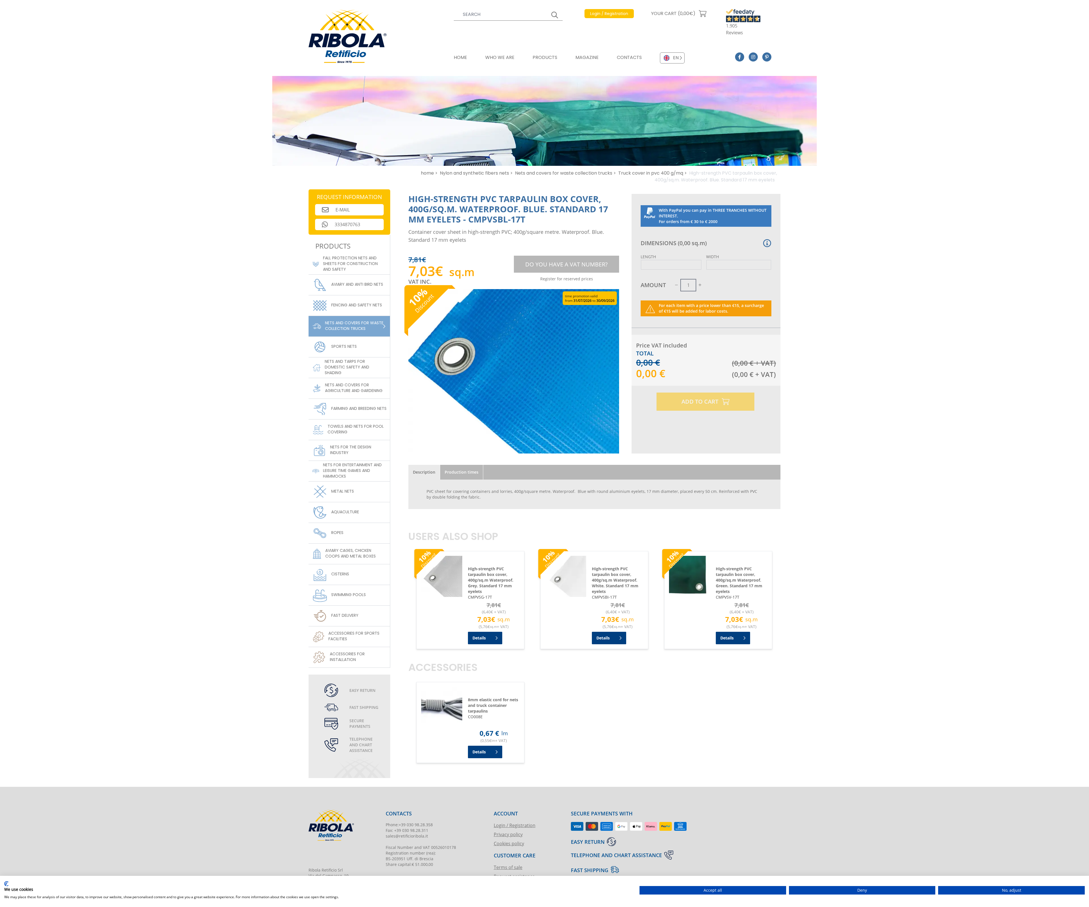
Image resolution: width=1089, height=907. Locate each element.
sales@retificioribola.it (407, 836)
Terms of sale (508, 867)
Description (424, 472)
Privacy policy (508, 834)
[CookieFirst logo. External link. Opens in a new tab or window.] (6, 883)
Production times (461, 472)
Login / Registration (514, 825)
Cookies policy (509, 843)
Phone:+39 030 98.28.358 (409, 824)
